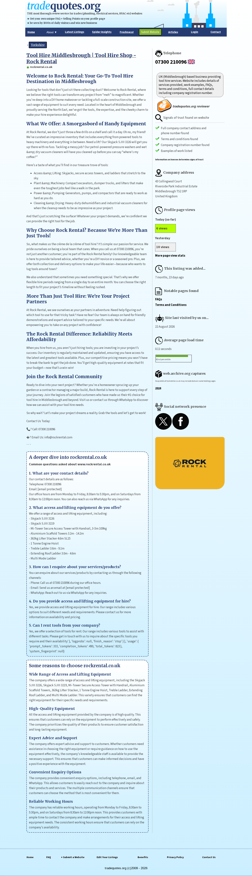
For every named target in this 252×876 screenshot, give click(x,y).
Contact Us (209, 857)
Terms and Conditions (171, 305)
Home (30, 857)
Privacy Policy (175, 857)
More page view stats (170, 255)
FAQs (158, 299)
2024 (158, 388)
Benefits (143, 857)
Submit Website (150, 32)
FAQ (48, 857)
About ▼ (51, 32)
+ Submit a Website (72, 857)
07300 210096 (171, 62)
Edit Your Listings (107, 857)
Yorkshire (38, 45)
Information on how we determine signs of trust (179, 159)
